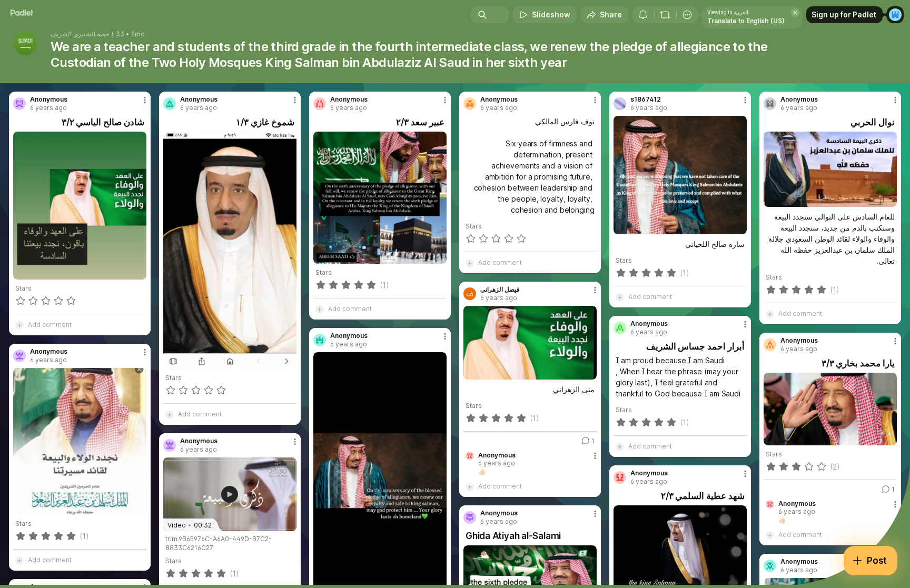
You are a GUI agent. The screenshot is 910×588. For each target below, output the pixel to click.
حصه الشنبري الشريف (80, 34)
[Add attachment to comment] (19, 324)
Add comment (50, 324)
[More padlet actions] (687, 14)
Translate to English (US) (746, 21)
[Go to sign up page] (895, 14)
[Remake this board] (665, 14)
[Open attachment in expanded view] (79, 206)
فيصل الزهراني (500, 289)
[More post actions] (145, 100)
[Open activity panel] (643, 14)
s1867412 (645, 99)
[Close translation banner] (795, 12)
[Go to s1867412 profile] (620, 103)
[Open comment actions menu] (595, 460)
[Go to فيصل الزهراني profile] (469, 293)
